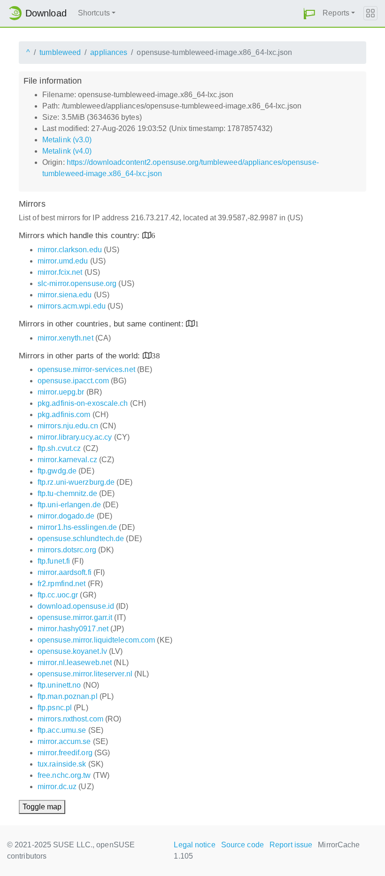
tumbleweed (60, 52)
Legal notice (194, 845)
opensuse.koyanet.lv (72, 651)
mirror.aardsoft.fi (65, 572)
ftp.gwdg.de (57, 471)
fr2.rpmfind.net (62, 584)
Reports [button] (336, 13)
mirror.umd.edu (63, 261)
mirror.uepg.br (61, 392)
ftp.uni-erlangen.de (69, 505)
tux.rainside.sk (62, 764)
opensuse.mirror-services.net (86, 369)
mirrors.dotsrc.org (67, 550)
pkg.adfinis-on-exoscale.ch (83, 403)
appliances (108, 52)
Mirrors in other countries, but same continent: (102, 323)
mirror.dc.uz (57, 787)
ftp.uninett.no (59, 685)
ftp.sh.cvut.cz (59, 448)
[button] (309, 13)
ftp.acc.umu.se (62, 730)
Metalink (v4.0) (67, 151)
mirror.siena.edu (65, 295)
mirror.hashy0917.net (73, 629)
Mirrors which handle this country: (80, 235)
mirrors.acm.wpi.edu (72, 306)
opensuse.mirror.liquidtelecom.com (96, 640)
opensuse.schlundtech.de (81, 539)
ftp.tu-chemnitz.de (67, 493)
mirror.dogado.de (66, 516)
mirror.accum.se (64, 741)
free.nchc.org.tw (64, 775)
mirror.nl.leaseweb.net (75, 663)
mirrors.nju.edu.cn (68, 426)
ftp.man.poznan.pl (68, 696)
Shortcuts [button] (94, 13)
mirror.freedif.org (65, 753)
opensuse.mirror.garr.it (75, 617)
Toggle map (42, 807)
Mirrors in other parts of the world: (81, 355)
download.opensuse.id (76, 606)
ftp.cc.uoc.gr (58, 595)
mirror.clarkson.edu (70, 250)
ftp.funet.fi (54, 561)
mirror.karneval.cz (67, 460)
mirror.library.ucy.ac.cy (75, 437)
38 (156, 355)
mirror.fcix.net (60, 272)
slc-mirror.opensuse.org (77, 283)
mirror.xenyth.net (65, 338)
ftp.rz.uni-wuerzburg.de (76, 482)
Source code (242, 845)
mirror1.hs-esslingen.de (77, 527)
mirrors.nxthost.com (70, 719)
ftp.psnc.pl (55, 708)
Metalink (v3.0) (67, 140)
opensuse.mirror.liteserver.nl (85, 674)
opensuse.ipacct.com (73, 381)
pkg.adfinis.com (64, 415)
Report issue (291, 845)
